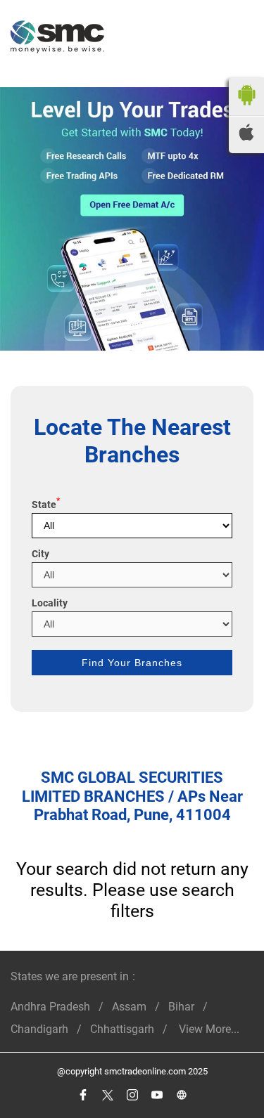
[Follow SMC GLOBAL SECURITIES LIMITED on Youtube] (156, 1095)
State (46, 504)
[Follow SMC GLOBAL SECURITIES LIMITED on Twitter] (107, 1095)
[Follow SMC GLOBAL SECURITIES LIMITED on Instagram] (132, 1095)
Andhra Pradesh (50, 1006)
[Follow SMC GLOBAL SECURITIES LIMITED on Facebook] (83, 1095)
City (40, 553)
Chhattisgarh (122, 1029)
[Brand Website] (181, 1095)
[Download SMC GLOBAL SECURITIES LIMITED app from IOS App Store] (246, 136)
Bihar (181, 1006)
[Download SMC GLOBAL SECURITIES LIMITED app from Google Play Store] (246, 108)
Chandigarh (39, 1029)
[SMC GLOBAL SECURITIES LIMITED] (57, 38)
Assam (129, 1006)
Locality (50, 603)
